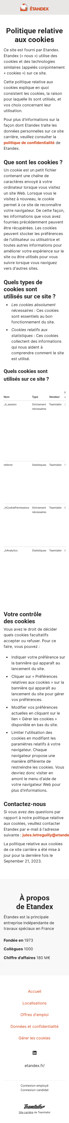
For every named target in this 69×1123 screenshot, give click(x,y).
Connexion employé (34, 1085)
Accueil (34, 991)
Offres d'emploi (34, 1014)
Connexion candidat (35, 1090)
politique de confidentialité (29, 142)
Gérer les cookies (34, 1038)
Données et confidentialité (34, 1026)
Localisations (34, 1003)
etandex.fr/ (35, 1065)
